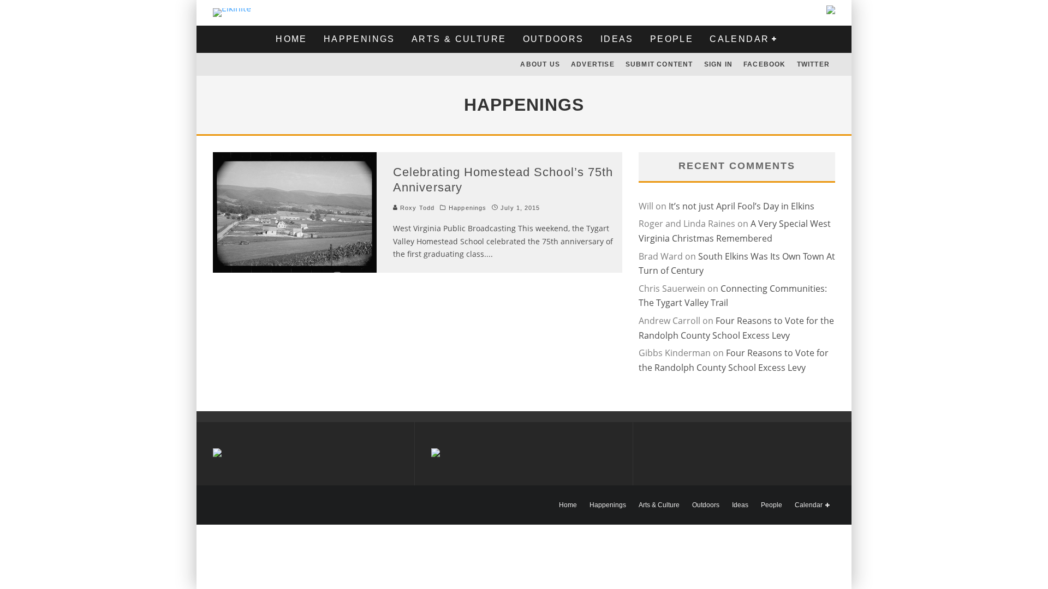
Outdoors (553, 39)
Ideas (617, 39)
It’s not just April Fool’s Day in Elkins (741, 206)
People (671, 39)
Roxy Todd (416, 208)
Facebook (764, 64)
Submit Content (659, 64)
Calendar (739, 39)
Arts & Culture (459, 39)
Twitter (813, 64)
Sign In (718, 64)
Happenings (359, 39)
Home (291, 39)
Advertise (593, 64)
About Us (540, 64)
